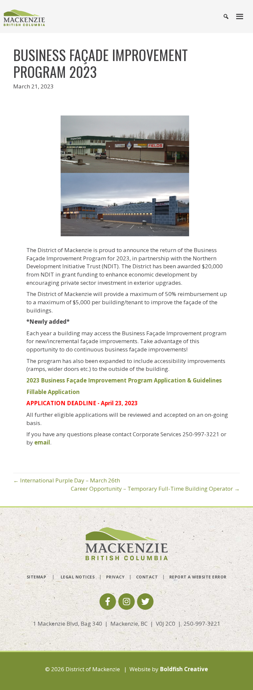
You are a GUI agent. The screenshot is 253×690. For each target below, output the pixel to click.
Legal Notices (78, 577)
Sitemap (36, 577)
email (42, 442)
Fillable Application (53, 392)
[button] (107, 601)
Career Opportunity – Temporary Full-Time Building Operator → (155, 488)
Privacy (115, 577)
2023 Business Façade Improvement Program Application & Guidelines (124, 380)
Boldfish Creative (184, 669)
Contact (147, 577)
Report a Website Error (198, 577)
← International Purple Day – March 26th (66, 480)
